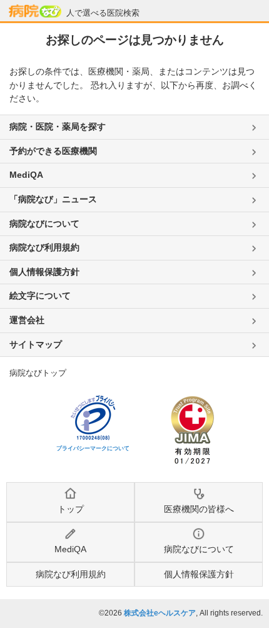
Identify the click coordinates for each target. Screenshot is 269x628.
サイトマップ (35, 344)
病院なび (35, 11)
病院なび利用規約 (44, 247)
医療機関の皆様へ (199, 509)
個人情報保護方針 (44, 272)
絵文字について (40, 296)
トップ (71, 509)
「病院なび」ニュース (53, 199)
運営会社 (26, 320)
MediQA (26, 175)
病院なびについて (44, 224)
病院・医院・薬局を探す (57, 126)
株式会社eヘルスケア (160, 613)
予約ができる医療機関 (53, 151)
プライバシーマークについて (92, 448)
